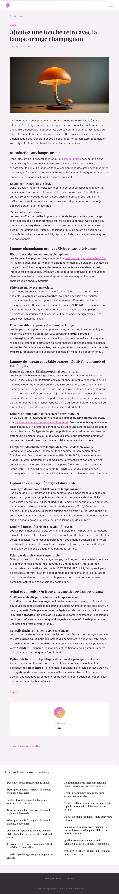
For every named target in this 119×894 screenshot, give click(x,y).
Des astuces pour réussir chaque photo (28, 782)
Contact (70, 878)
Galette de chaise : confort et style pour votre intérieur (88, 818)
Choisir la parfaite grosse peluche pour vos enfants (30, 856)
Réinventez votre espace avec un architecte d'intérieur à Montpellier (30, 846)
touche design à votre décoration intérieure (41, 422)
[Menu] (111, 5)
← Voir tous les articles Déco (26, 746)
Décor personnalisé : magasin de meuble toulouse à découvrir (29, 791)
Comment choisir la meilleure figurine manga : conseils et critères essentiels (85, 784)
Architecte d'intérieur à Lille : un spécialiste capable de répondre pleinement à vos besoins (87, 806)
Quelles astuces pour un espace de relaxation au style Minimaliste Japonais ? (86, 842)
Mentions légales (53, 878)
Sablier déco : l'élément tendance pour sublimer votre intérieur (27, 801)
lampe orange (72, 158)
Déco (22, 16)
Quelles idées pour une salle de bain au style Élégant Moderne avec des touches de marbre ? (30, 834)
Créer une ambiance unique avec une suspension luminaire (84, 794)
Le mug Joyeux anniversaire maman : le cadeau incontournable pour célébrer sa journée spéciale (85, 830)
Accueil (13, 16)
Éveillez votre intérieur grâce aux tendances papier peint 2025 (88, 852)
